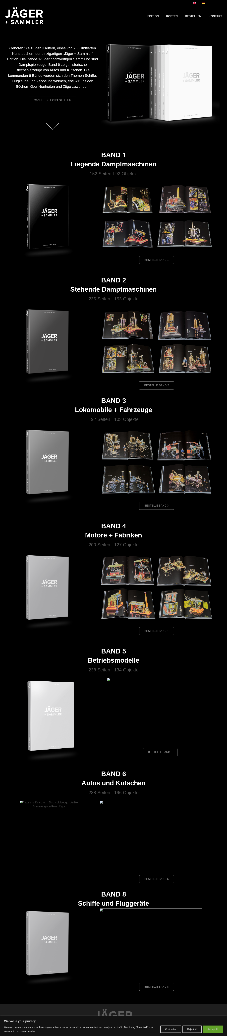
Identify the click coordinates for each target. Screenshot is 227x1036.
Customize (170, 1029)
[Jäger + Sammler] (24, 15)
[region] (113, 1026)
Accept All (213, 1029)
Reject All (192, 1029)
